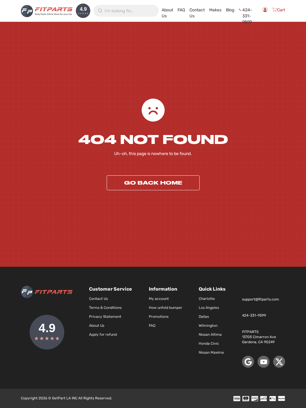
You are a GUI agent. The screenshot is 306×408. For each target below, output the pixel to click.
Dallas (204, 317)
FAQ (181, 10)
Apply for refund (103, 334)
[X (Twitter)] (279, 362)
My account (159, 299)
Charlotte (207, 299)
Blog (230, 10)
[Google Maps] (248, 362)
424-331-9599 (247, 10)
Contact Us (197, 10)
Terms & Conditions (105, 308)
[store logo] (47, 10)
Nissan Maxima (211, 352)
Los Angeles (209, 308)
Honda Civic (209, 343)
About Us (167, 10)
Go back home (153, 183)
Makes (215, 10)
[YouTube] (264, 362)
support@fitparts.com (260, 299)
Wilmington (208, 325)
